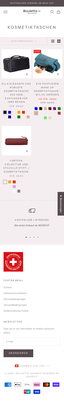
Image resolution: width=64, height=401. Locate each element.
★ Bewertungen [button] (61, 204)
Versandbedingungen (15, 305)
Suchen (8, 287)
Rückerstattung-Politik (16, 311)
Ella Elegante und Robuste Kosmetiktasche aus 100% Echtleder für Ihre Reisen (16, 92)
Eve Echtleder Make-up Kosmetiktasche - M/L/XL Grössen (47, 89)
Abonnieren (18, 353)
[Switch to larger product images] (52, 41)
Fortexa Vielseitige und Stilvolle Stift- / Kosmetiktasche (16, 166)
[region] (32, 219)
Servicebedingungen (15, 299)
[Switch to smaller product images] (58, 41)
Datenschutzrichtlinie (15, 293)
